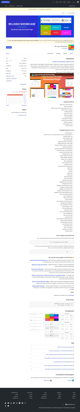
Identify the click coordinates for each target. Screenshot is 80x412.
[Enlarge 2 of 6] (72, 323)
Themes (59, 394)
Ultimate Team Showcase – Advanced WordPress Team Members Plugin (48, 275)
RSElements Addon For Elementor (39, 264)
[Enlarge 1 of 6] (72, 314)
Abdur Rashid (46, 380)
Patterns (59, 398)
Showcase (59, 392)
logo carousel (9, 76)
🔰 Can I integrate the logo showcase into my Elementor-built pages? (59, 365)
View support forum (22, 115)
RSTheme (65, 48)
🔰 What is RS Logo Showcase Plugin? (65, 347)
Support (7, 53)
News (74, 394)
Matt (16, 394)
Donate (30, 396)
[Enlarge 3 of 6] (72, 333)
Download (9, 47)
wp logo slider (9, 80)
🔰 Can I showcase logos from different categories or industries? (60, 354)
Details (71, 53)
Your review (23, 105)
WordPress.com (14, 392)
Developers (44, 396)
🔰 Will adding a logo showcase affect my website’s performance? (59, 369)
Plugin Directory (72, 5)
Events (31, 394)
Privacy (73, 398)
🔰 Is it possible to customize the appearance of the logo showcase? (59, 358)
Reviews (65, 53)
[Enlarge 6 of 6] (42, 314)
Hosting (73, 396)
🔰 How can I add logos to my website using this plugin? (61, 350)
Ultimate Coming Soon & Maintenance (39, 260)
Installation (58, 53)
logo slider (8, 78)
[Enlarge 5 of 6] (57, 323)
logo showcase (14, 78)
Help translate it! (33, 9)
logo (13, 76)
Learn (45, 392)
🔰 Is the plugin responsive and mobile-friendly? (63, 361)
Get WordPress (5, 2)
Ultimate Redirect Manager (38, 286)
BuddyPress (15, 398)
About (74, 392)
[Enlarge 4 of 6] (57, 314)
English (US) (8, 73)
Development (50, 53)
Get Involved (29, 392)
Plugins (59, 396)
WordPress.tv (43, 398)
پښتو (63, 404)
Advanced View (23, 84)
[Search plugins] (63, 13)
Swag (30, 398)
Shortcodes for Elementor (37, 269)
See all (7, 105)
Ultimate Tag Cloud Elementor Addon (40, 281)
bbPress (16, 396)
